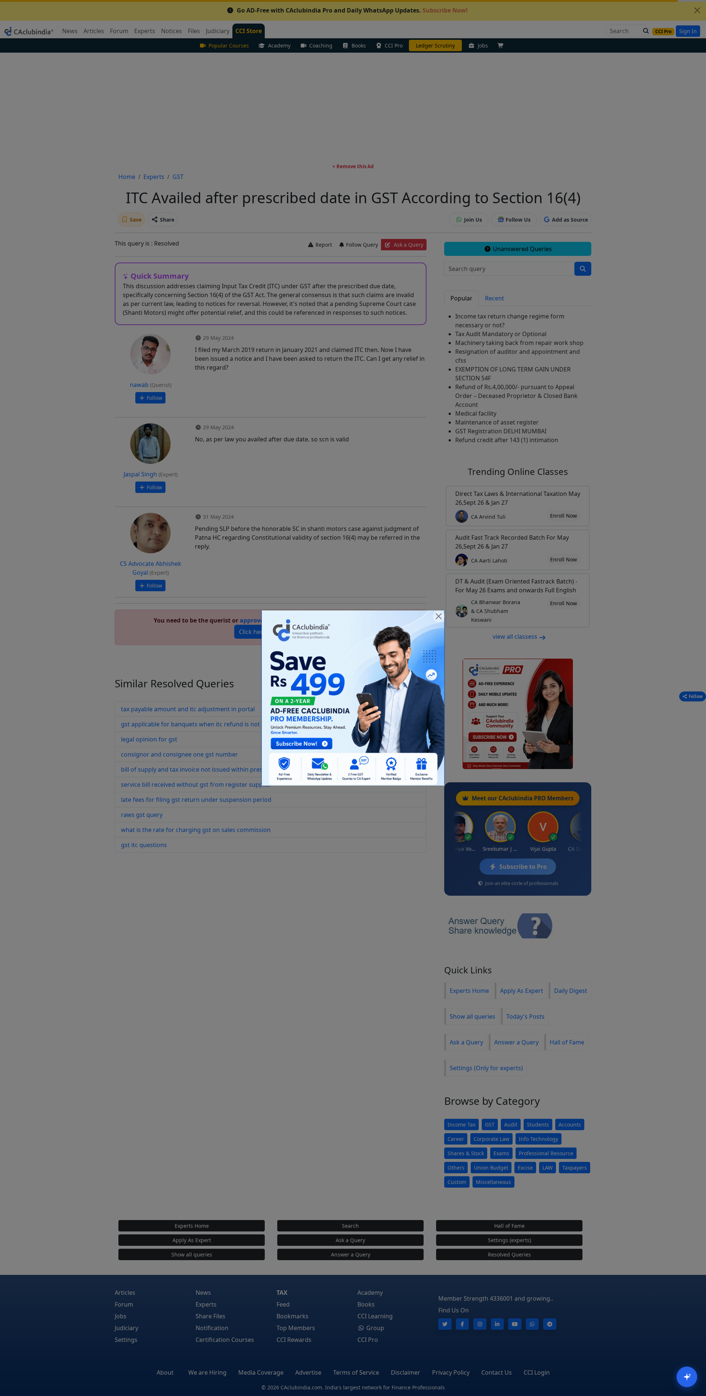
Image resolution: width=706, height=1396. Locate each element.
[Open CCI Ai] (687, 1377)
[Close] (439, 616)
